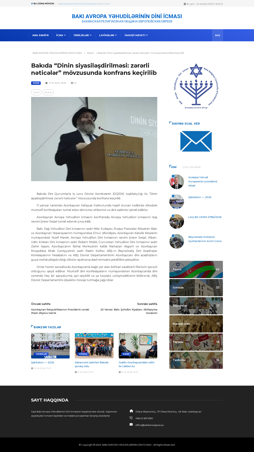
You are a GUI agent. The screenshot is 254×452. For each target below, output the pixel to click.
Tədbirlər (41, 354)
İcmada (83, 354)
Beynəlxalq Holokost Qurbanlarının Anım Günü (84, 3)
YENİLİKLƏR (81, 35)
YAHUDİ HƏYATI (135, 35)
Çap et (36, 92)
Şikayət (48, 92)
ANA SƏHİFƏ (40, 35)
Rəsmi (90, 53)
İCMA (60, 35)
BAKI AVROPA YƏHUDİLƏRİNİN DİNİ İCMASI (127, 16)
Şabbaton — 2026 (42, 362)
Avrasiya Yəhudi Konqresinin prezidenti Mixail (202, 181)
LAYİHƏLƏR (107, 35)
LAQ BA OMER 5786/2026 (205, 217)
